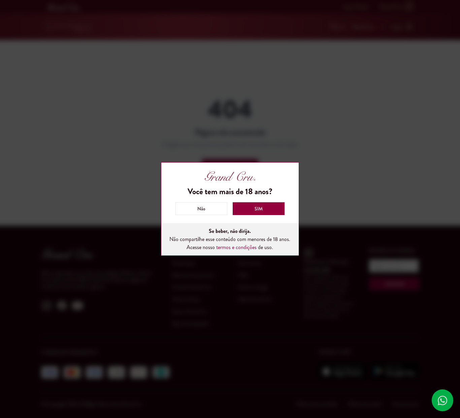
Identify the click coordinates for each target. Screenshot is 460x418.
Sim (259, 208)
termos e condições (236, 247)
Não (201, 208)
